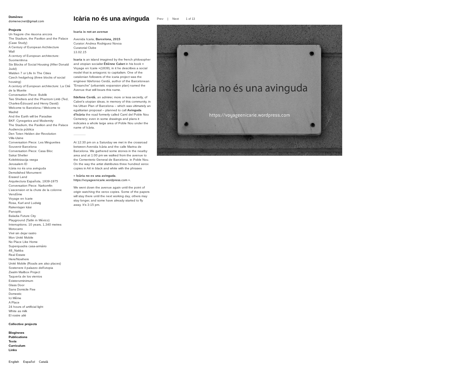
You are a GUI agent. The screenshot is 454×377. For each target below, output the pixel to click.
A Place (14, 302)
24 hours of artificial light (26, 306)
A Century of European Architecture (34, 47)
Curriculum (17, 345)
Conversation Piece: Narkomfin (31, 185)
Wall (12, 51)
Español (29, 361)
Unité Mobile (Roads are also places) (35, 263)
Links (13, 350)
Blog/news (16, 332)
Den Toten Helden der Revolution (32, 133)
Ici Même (15, 298)
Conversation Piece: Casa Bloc (31, 151)
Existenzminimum (21, 280)
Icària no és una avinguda (27, 168)
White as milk (18, 311)
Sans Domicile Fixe (22, 289)
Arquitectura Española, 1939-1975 (33, 181)
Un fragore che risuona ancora (30, 34)
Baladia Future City (22, 216)
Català (43, 361)
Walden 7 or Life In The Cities (30, 73)
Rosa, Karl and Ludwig (25, 203)
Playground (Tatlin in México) (29, 220)
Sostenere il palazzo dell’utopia (31, 267)
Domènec (16, 17)
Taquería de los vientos (25, 276)
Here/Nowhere (19, 259)
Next (175, 18)
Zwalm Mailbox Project (24, 272)
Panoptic (15, 211)
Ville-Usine (16, 138)
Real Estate (17, 254)
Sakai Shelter (18, 155)
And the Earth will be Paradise (30, 116)
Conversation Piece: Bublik (28, 94)
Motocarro (16, 229)
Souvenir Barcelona (23, 146)
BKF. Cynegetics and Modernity (31, 120)
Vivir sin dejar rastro (22, 233)
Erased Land (18, 177)
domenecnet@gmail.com (26, 21)
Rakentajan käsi (20, 207)
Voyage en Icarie (21, 198)
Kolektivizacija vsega (23, 159)
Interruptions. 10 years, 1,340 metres (35, 224)
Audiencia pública (21, 129)
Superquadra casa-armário (28, 246)
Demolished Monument (25, 172)
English (14, 361)
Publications (18, 337)
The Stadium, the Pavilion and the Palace (38, 125)
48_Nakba (16, 250)
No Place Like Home (23, 242)
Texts (13, 341)
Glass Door (16, 285)
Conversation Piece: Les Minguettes (34, 142)
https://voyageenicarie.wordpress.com (100, 180)
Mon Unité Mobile (21, 237)
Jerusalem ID (18, 164)
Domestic (15, 293)
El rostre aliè (17, 315)
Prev (160, 18)
